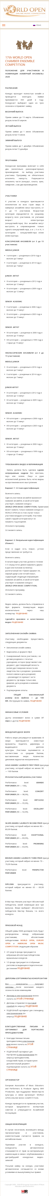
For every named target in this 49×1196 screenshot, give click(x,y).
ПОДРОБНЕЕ (21, 613)
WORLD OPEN (27, 940)
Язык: (39, 25)
